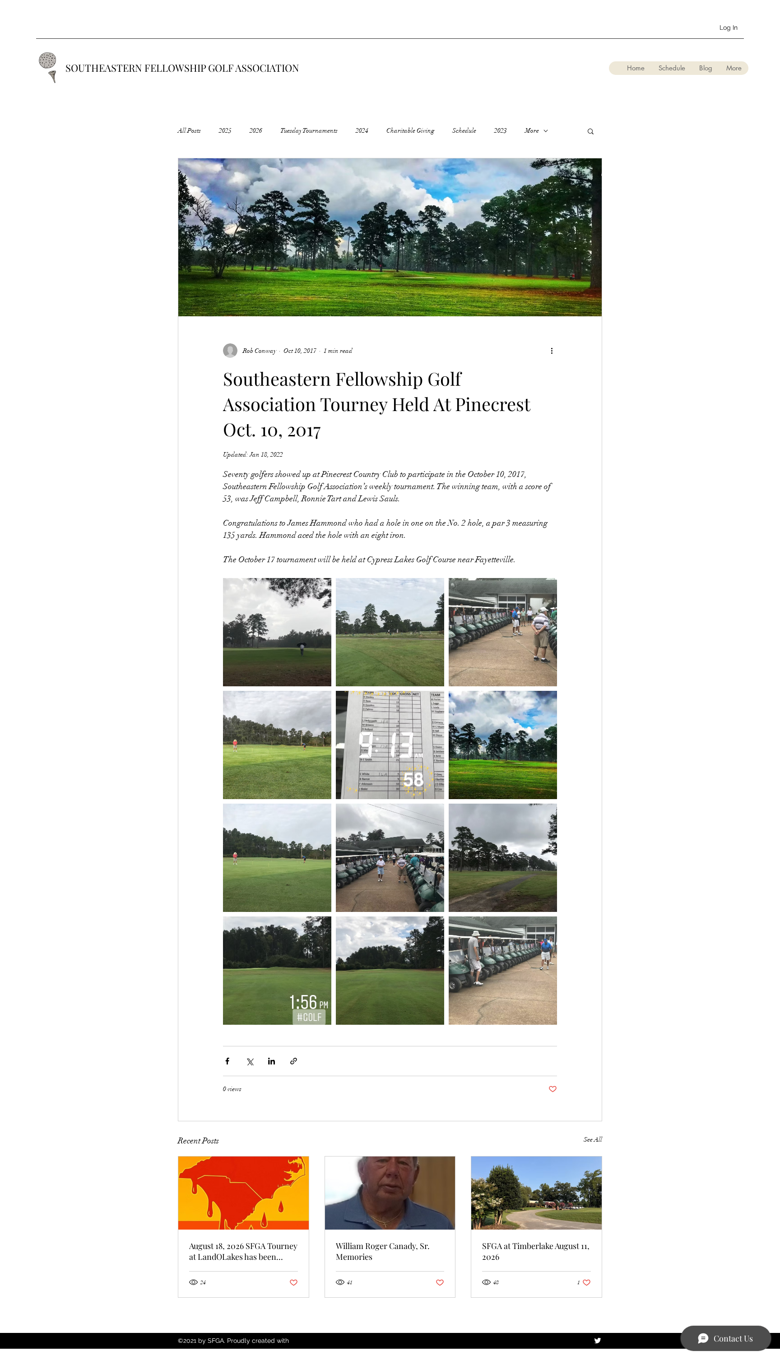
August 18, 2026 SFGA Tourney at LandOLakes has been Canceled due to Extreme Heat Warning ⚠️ (243, 1251)
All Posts (189, 130)
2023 (500, 130)
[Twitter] (597, 1340)
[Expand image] (277, 632)
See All (593, 1139)
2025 (225, 130)
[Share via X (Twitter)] (249, 1061)
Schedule (464, 130)
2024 (362, 130)
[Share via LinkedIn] (271, 1061)
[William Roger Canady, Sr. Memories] (390, 1193)
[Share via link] (293, 1061)
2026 (256, 130)
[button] (590, 130)
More (532, 130)
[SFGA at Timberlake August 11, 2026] (536, 1193)
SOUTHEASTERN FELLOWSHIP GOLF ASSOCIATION (182, 67)
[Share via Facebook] (227, 1061)
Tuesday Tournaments (309, 130)
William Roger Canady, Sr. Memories (383, 1251)
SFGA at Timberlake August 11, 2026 (536, 1251)
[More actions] (551, 350)
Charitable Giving (410, 130)
